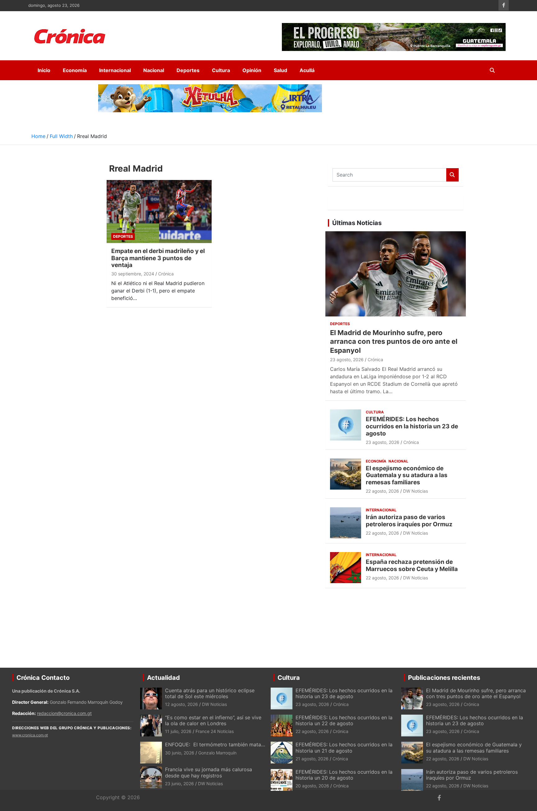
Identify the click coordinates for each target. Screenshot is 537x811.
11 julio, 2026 (178, 731)
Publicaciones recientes (444, 677)
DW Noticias (415, 491)
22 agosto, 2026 (382, 491)
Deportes (188, 70)
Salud (280, 70)
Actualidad (163, 677)
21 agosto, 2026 (312, 758)
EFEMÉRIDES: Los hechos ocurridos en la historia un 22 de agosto (344, 720)
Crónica (166, 273)
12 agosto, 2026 (181, 704)
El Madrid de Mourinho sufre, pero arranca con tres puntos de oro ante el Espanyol (393, 341)
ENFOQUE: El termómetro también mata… (215, 744)
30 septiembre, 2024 (132, 273)
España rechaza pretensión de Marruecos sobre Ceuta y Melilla (412, 565)
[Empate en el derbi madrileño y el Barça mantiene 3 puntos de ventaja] (159, 211)
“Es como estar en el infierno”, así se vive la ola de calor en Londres (213, 720)
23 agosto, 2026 (347, 359)
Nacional (153, 70)
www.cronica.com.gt (30, 735)
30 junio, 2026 (179, 752)
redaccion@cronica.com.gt (64, 713)
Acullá (307, 70)
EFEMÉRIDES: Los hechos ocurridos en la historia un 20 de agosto (344, 775)
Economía (75, 70)
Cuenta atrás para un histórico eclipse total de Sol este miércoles (210, 693)
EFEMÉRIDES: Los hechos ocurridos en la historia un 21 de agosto (344, 747)
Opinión (251, 70)
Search (452, 175)
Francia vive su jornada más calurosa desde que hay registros (208, 772)
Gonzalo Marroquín (217, 752)
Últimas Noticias (357, 223)
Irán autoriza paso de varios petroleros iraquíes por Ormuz (409, 521)
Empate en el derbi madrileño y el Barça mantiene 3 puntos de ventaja (158, 258)
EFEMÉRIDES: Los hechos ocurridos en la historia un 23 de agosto (412, 426)
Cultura (221, 70)
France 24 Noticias (214, 731)
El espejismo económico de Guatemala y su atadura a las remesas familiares (407, 475)
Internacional (115, 70)
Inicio (44, 70)
